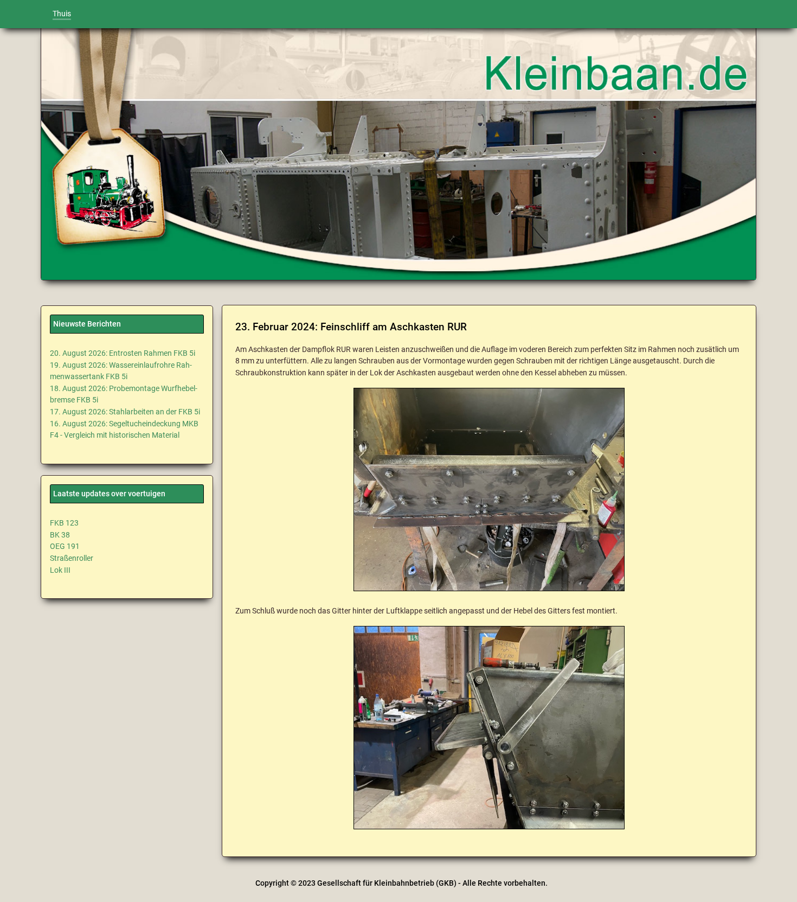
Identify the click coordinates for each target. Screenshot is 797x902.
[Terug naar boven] (775, 883)
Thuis (62, 13)
